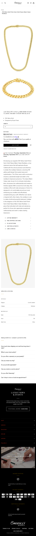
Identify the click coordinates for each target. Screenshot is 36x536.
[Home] (18, 3)
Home (2, 10)
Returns (31, 528)
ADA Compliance (17, 531)
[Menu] (2, 3)
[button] (5, 3)
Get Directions (18, 460)
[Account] (28, 3)
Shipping (24, 528)
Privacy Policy (16, 528)
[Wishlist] (31, 3)
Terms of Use (6, 528)
